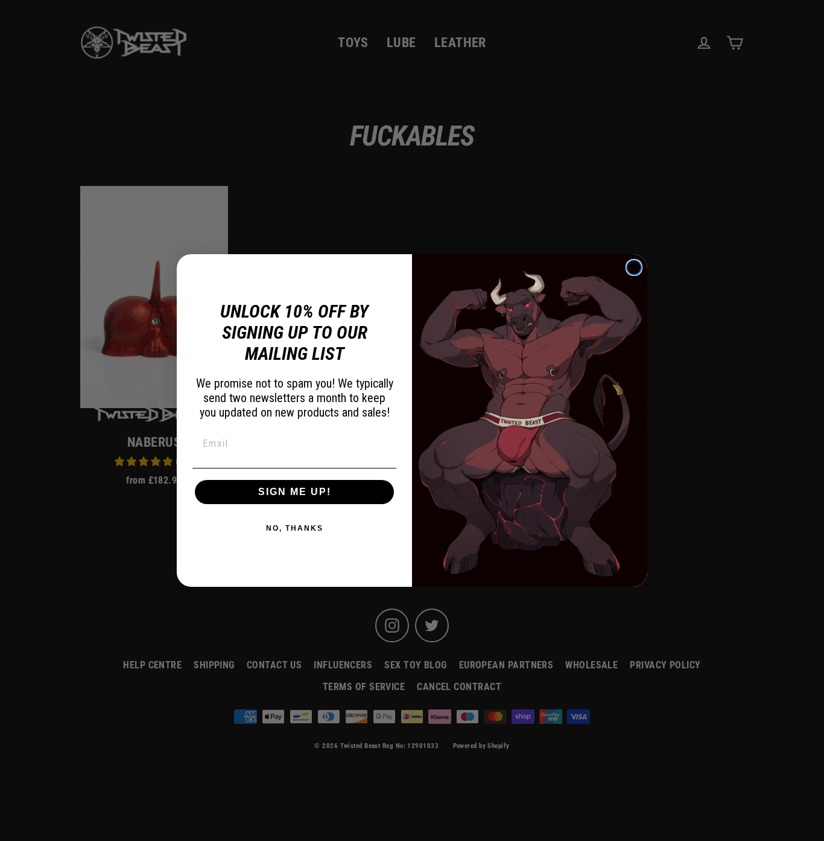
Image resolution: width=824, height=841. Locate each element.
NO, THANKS (294, 528)
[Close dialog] (634, 267)
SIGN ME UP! (294, 492)
